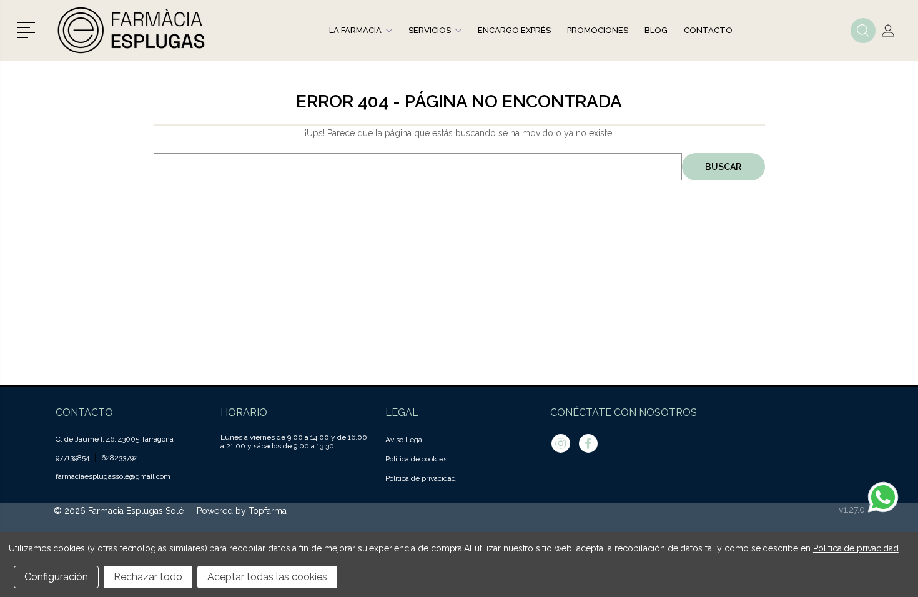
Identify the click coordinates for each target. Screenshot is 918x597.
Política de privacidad (420, 478)
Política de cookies (416, 459)
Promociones (597, 30)
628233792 (119, 457)
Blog (656, 30)
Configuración (56, 577)
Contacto (708, 30)
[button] (28, 29)
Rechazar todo (148, 577)
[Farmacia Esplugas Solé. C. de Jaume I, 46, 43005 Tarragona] (133, 30)
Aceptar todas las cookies (267, 577)
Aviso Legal (404, 439)
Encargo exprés (514, 30)
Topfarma (268, 511)
